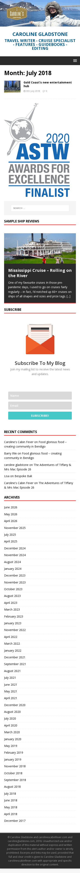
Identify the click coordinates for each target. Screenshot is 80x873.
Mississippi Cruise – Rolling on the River (40, 273)
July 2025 (10, 534)
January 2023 (12, 623)
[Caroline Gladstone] (40, 24)
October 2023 (13, 589)
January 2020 (12, 739)
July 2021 (10, 677)
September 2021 (15, 664)
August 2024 (12, 562)
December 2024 (14, 548)
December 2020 (14, 705)
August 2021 (12, 671)
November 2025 (15, 528)
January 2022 (12, 650)
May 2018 (10, 807)
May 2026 (10, 514)
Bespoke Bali (23, 476)
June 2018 (10, 800)
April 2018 (10, 814)
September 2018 (15, 780)
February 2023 (13, 616)
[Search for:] (40, 208)
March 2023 (12, 609)
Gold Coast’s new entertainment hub (48, 84)
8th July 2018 (33, 90)
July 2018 (10, 793)
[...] (68, 296)
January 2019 (12, 759)
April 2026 (10, 521)
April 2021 (10, 698)
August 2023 (12, 596)
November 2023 (15, 582)
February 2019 (13, 752)
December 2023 (14, 575)
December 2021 (14, 657)
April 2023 (10, 602)
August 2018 (12, 787)
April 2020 (10, 725)
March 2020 (12, 732)
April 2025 (10, 541)
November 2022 (15, 630)
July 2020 (10, 718)
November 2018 (15, 766)
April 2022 (10, 637)
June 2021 (10, 684)
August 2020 (12, 711)
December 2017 (14, 821)
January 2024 (12, 568)
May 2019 (10, 745)
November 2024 (15, 555)
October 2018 (13, 773)
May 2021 (10, 691)
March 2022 (12, 643)
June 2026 (10, 507)
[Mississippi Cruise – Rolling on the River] (40, 248)
